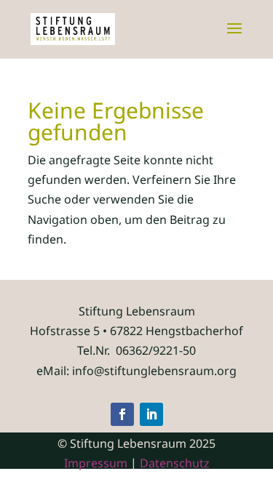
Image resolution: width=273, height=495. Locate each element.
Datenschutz (175, 463)
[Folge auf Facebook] (122, 414)
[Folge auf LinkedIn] (151, 414)
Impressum (95, 463)
